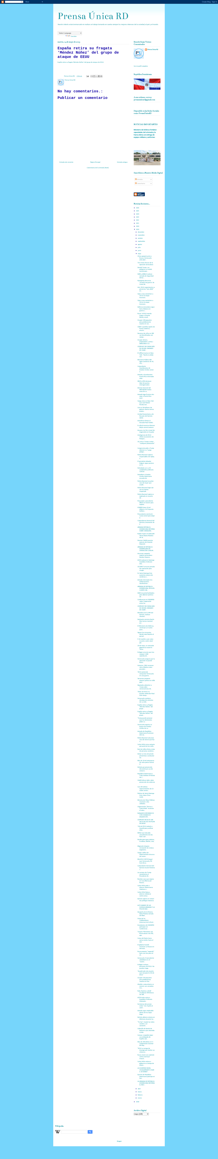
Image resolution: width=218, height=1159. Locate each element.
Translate (74, 36)
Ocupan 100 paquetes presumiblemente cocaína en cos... (145, 322)
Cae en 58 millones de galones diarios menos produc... (146, 409)
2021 (137, 223)
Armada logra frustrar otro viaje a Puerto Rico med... (146, 396)
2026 (137, 208)
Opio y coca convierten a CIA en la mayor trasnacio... (145, 295)
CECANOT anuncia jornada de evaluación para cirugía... (146, 568)
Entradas (140, 179)
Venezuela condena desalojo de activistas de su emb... (145, 700)
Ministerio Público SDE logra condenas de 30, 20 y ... (146, 361)
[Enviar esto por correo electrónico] (91, 76)
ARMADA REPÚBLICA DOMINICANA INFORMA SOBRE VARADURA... (146, 529)
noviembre (141, 235)
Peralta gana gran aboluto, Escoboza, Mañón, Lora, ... (146, 841)
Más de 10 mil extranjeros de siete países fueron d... (146, 762)
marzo (140, 1092)
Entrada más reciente (66, 162)
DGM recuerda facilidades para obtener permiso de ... (146, 595)
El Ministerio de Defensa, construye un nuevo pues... (146, 627)
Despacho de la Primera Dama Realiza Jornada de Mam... (145, 914)
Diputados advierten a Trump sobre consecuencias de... (145, 687)
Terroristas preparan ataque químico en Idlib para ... (146, 680)
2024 (137, 214)
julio (139, 247)
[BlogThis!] (94, 76)
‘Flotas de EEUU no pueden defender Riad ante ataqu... (146, 693)
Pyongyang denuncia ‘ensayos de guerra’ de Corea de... (146, 282)
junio (139, 250)
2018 (137, 1102)
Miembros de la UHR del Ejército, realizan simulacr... (145, 614)
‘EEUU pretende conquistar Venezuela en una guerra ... (146, 674)
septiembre (141, 241)
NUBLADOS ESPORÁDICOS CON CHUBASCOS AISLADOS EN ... (146, 815)
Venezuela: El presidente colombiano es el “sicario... (146, 960)
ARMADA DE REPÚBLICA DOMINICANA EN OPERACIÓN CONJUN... (146, 548)
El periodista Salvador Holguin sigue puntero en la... (146, 463)
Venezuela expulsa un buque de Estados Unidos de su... (145, 726)
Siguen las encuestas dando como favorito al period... (146, 634)
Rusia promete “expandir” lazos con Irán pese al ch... (146, 953)
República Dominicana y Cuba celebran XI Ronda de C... (146, 775)
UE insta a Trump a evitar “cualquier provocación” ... (146, 443)
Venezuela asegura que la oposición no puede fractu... (146, 660)
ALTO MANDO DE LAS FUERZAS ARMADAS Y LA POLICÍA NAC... (146, 907)
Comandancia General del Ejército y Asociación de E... (146, 522)
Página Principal (95, 162)
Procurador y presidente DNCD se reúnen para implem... (145, 502)
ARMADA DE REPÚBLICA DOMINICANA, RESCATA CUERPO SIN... (146, 588)
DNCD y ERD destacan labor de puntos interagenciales (144, 383)
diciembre (141, 232)
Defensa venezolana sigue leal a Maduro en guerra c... (146, 309)
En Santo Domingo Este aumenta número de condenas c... (145, 575)
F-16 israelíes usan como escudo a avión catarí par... (145, 641)
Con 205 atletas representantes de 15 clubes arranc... (146, 788)
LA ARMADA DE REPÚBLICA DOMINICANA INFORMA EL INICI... (146, 1083)
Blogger (119, 1141)
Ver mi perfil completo (141, 66)
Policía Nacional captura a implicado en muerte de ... (146, 496)
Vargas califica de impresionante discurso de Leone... (146, 854)
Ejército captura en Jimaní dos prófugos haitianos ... (146, 900)
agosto (140, 244)
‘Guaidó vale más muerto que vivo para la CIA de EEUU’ (146, 973)
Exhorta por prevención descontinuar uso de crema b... (145, 769)
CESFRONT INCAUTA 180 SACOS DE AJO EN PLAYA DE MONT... (146, 821)
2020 (137, 226)
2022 (137, 220)
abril (139, 1089)
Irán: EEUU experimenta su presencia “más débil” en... (146, 289)
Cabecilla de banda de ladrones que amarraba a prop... (146, 1030)
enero (140, 1098)
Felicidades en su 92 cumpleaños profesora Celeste (145, 470)
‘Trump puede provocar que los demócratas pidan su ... (145, 720)
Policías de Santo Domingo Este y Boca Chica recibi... (146, 795)
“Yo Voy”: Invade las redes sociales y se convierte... (146, 1024)
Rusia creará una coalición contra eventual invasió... (146, 1056)
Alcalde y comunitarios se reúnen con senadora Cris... (146, 986)
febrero (140, 1095)
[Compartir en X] (96, 76)
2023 (137, 217)
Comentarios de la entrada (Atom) (98, 168)
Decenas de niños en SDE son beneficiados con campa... (146, 335)
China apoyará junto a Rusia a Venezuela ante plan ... (145, 258)
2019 (137, 229)
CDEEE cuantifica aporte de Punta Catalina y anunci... (146, 328)
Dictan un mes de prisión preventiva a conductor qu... (146, 755)
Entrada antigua (122, 162)
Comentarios (141, 183)
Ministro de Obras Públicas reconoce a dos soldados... (146, 802)
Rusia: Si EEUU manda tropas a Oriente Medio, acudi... (145, 315)
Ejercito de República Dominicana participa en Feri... (146, 1076)
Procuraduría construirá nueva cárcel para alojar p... (146, 516)
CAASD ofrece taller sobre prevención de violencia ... (146, 782)
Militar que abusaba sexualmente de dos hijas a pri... (145, 834)
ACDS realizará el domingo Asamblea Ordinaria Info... (146, 562)
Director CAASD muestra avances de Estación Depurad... (145, 542)
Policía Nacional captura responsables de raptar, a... (146, 456)
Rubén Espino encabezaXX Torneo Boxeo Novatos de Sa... (146, 535)
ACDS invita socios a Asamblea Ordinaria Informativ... (145, 999)
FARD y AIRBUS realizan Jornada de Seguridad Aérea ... (146, 276)
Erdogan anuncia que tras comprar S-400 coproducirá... (146, 654)
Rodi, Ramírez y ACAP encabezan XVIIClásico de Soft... (146, 992)
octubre (140, 238)
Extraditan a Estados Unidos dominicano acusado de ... (145, 476)
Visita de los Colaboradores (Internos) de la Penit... (146, 920)
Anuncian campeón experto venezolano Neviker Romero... (145, 555)
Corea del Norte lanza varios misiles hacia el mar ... (145, 940)
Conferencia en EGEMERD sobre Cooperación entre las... (146, 601)
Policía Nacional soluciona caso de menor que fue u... (146, 739)
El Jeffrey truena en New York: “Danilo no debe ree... (146, 355)
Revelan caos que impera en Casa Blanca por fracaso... (146, 881)
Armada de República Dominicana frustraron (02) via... (146, 733)
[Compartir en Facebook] (99, 76)
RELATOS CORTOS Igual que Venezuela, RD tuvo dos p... (145, 861)
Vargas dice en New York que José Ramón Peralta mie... (146, 403)
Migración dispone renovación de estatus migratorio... (146, 848)
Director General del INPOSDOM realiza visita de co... (144, 389)
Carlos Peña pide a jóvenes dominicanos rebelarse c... (145, 887)
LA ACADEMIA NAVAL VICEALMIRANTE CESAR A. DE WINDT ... (146, 1070)
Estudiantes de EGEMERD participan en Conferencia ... (146, 927)
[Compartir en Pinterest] (101, 76)
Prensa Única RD (93, 16)
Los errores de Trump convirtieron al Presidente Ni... (144, 874)
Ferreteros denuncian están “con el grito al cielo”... (145, 1006)
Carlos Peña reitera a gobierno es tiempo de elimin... (146, 1063)
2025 (137, 211)
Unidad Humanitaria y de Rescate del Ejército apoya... (146, 416)
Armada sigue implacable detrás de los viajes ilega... (146, 1012)
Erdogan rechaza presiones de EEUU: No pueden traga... (146, 966)
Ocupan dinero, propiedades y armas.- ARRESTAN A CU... (146, 341)
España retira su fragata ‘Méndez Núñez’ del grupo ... (145, 706)
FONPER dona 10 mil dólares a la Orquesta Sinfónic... (145, 509)
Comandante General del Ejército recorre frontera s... (146, 867)
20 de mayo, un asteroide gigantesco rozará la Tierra (146, 647)
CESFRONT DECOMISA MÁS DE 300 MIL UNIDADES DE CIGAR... (146, 608)
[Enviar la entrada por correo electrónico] (87, 76)
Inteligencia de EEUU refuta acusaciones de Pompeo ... (146, 437)
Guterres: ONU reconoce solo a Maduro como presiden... (146, 667)
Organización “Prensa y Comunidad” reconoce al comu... (146, 808)
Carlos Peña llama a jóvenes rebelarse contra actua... (144, 894)
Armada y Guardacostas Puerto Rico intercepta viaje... (146, 376)
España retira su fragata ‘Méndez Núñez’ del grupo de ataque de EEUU (81, 62)
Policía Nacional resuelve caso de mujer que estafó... (146, 483)
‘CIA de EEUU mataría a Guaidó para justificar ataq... (145, 828)
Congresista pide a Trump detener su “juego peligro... (146, 450)
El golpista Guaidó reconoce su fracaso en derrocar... (146, 946)
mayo (139, 253)
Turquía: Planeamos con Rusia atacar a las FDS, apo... (145, 933)
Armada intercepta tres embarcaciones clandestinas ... (145, 581)
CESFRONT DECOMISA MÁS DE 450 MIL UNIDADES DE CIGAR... (146, 348)
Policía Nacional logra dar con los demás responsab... (146, 489)
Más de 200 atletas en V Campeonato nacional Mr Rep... (145, 1043)
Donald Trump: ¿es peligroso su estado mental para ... (145, 269)
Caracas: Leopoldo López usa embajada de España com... (145, 1037)
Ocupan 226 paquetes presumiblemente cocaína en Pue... (145, 979)
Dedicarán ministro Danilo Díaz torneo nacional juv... (146, 621)
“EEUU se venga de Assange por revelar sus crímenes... (146, 1050)
